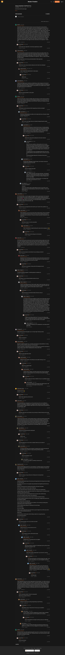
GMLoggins (19, 329)
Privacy (32, 648)
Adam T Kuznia (19, 478)
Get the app (37, 650)
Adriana (18, 96)
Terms (35, 648)
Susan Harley (19, 193)
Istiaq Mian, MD (20, 464)
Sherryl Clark (19, 237)
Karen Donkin (19, 400)
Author (20, 45)
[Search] (51, 2)
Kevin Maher (22, 111)
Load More (17, 644)
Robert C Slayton (20, 269)
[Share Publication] (53, 2)
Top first (48, 13)
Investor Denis (19, 50)
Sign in (62, 1)
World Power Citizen (20, 388)
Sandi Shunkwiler (20, 341)
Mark (18, 24)
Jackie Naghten (19, 80)
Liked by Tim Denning (21, 25)
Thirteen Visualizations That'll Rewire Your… (23, 5)
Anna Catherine (19, 416)
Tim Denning (21, 44)
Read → (16, 10)
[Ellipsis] (49, 24)
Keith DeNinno (19, 578)
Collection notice (38, 648)
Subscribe (57, 1)
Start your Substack (30, 650)
